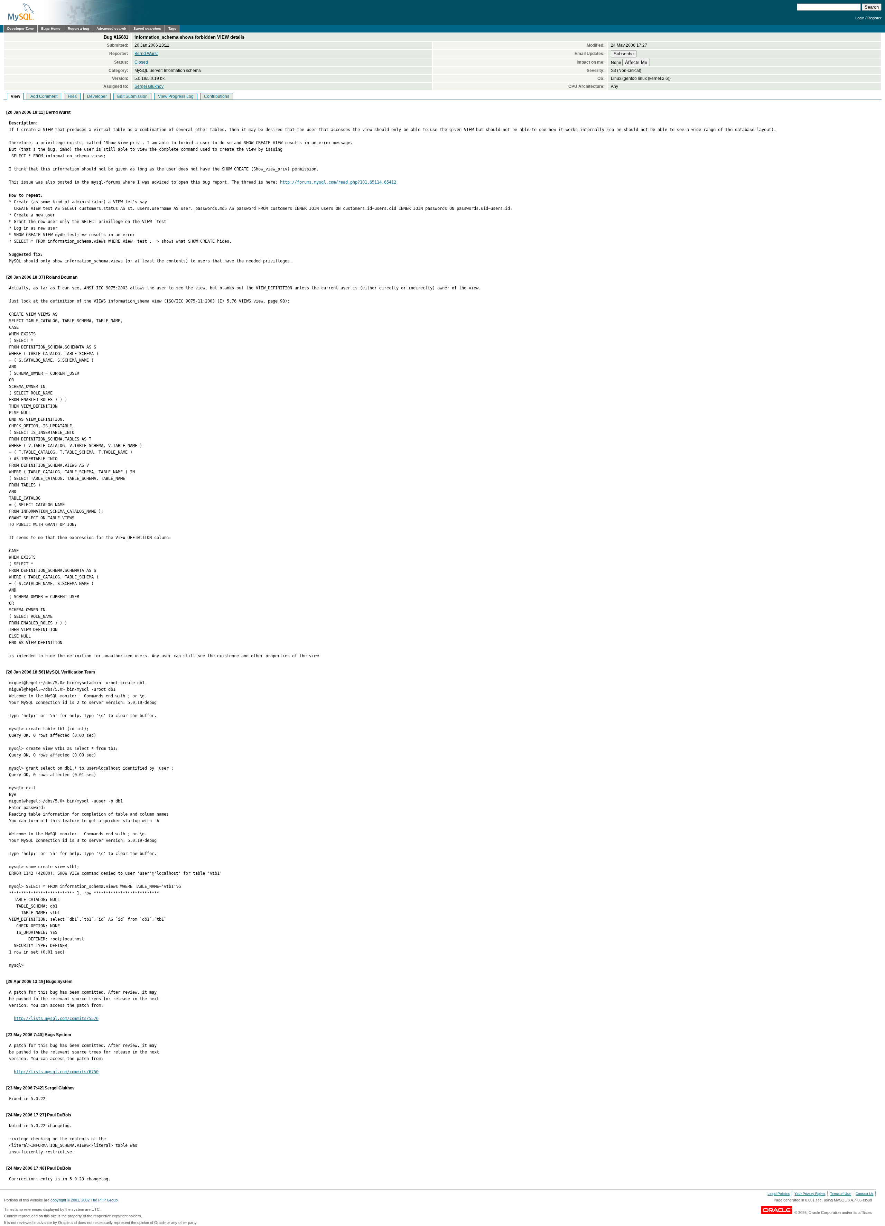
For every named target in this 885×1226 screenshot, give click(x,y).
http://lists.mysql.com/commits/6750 (56, 1071)
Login (859, 18)
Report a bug (78, 28)
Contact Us (864, 1194)
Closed (141, 62)
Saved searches (147, 28)
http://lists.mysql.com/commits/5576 (56, 1018)
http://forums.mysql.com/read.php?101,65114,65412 (338, 182)
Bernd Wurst (146, 53)
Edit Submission (132, 96)
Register (874, 18)
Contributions (216, 96)
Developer (97, 96)
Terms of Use (840, 1194)
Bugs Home (50, 28)
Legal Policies (778, 1194)
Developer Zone (20, 28)
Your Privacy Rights (809, 1194)
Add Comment (43, 96)
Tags (172, 28)
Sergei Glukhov (149, 86)
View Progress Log (176, 96)
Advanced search (111, 28)
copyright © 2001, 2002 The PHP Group (84, 1200)
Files (72, 96)
